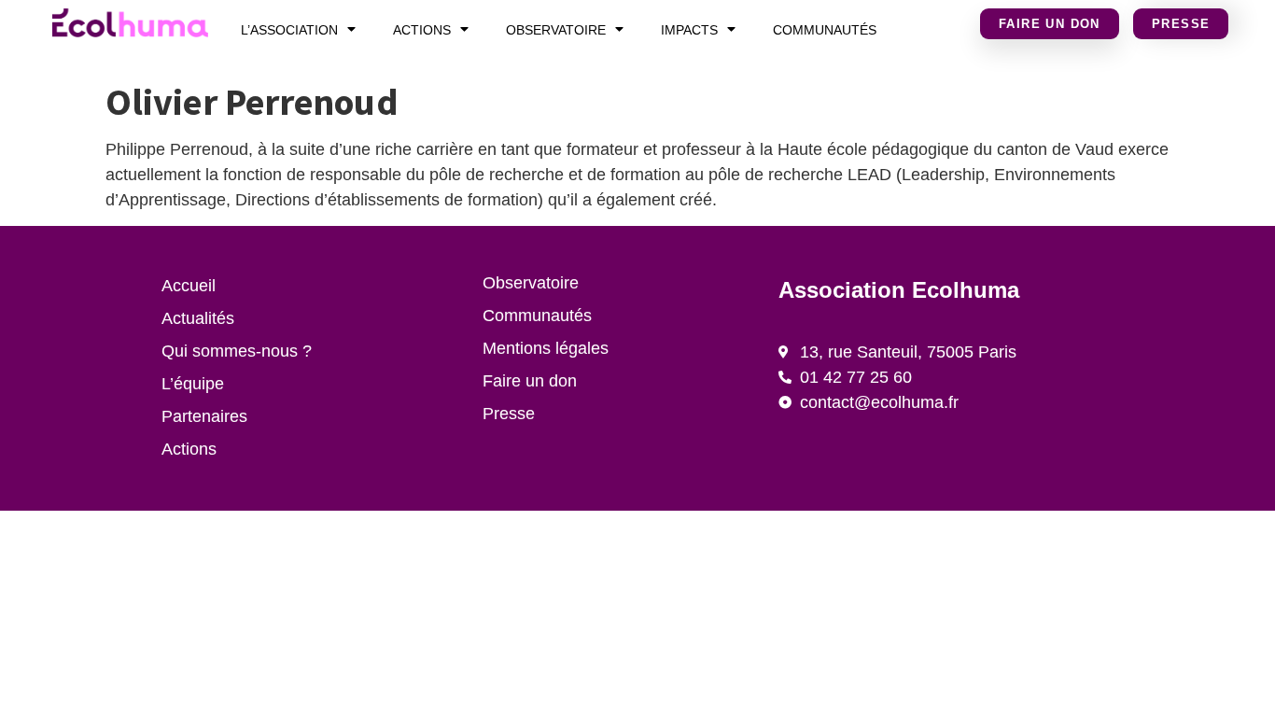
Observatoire (556, 29)
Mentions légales (546, 348)
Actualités (197, 318)
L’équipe (192, 383)
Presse (509, 413)
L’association (289, 29)
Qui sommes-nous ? (236, 351)
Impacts (689, 29)
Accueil (188, 285)
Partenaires (204, 416)
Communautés (824, 29)
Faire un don (530, 381)
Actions (422, 29)
